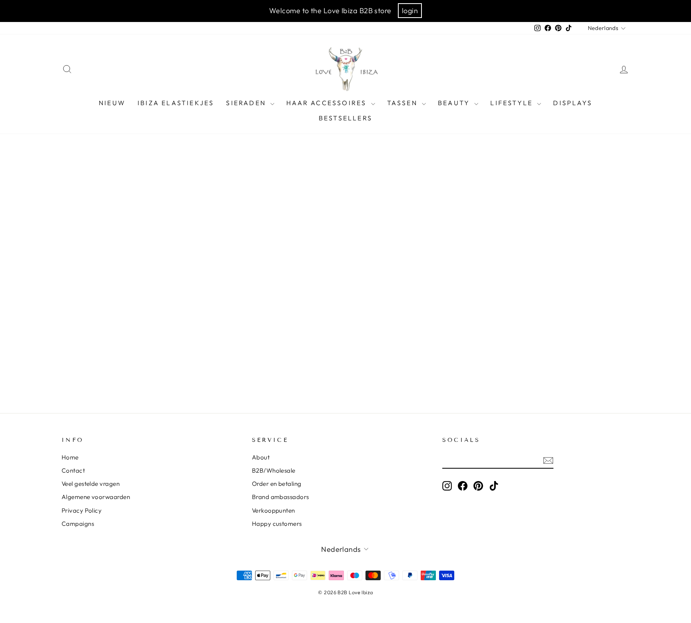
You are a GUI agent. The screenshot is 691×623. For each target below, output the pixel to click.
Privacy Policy (82, 510)
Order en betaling (277, 483)
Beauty (455, 103)
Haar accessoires (327, 103)
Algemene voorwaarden (96, 497)
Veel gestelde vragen (91, 483)
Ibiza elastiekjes (176, 103)
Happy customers (277, 523)
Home (70, 457)
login (410, 10)
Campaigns (78, 523)
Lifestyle (512, 103)
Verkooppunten (273, 510)
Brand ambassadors (280, 497)
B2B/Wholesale (274, 470)
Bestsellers (345, 118)
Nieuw (112, 103)
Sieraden (247, 103)
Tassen (403, 103)
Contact (73, 470)
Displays (572, 103)
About (261, 457)
